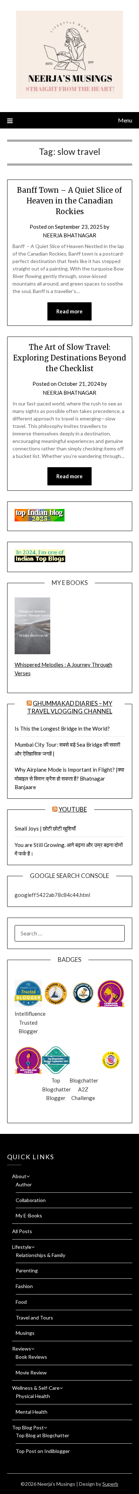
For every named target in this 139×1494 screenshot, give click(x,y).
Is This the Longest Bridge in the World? (62, 728)
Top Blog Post (28, 1427)
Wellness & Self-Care (36, 1388)
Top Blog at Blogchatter (42, 1435)
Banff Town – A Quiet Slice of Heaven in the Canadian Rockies (69, 201)
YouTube (72, 809)
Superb (110, 1484)
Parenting (27, 1270)
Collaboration (31, 1200)
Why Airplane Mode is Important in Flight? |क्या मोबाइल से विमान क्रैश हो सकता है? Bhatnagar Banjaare (69, 778)
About (19, 1176)
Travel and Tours (34, 1317)
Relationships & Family (40, 1255)
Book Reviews (31, 1357)
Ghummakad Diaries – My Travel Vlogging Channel (70, 707)
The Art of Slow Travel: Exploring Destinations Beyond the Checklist (69, 358)
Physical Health (33, 1396)
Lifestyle (21, 1247)
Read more (69, 311)
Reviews (21, 1349)
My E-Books (29, 1215)
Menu (125, 120)
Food (21, 1302)
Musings (25, 1333)
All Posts (22, 1231)
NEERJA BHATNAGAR (69, 235)
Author (24, 1184)
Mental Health (31, 1412)
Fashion (24, 1286)
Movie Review (31, 1372)
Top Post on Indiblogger (43, 1451)
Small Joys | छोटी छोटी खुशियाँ (45, 828)
